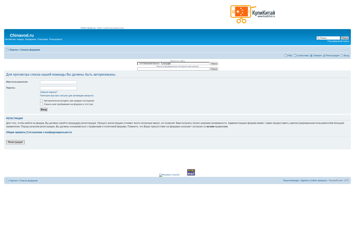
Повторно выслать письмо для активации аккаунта (66, 95)
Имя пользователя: (17, 82)
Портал (14, 49)
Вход (346, 55)
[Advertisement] (154, 16)
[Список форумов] (7, 34)
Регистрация (332, 55)
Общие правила (15, 132)
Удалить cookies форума (313, 180)
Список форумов (30, 49)
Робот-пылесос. (88, 28)
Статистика (303, 55)
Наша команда (291, 180)
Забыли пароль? (48, 92)
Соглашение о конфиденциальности (49, 132)
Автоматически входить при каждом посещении (68, 100)
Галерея (317, 55)
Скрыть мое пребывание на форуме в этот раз (68, 104)
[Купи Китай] (252, 24)
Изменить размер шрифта (346, 49)
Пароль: (11, 87)
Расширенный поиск (338, 41)
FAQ (290, 55)
